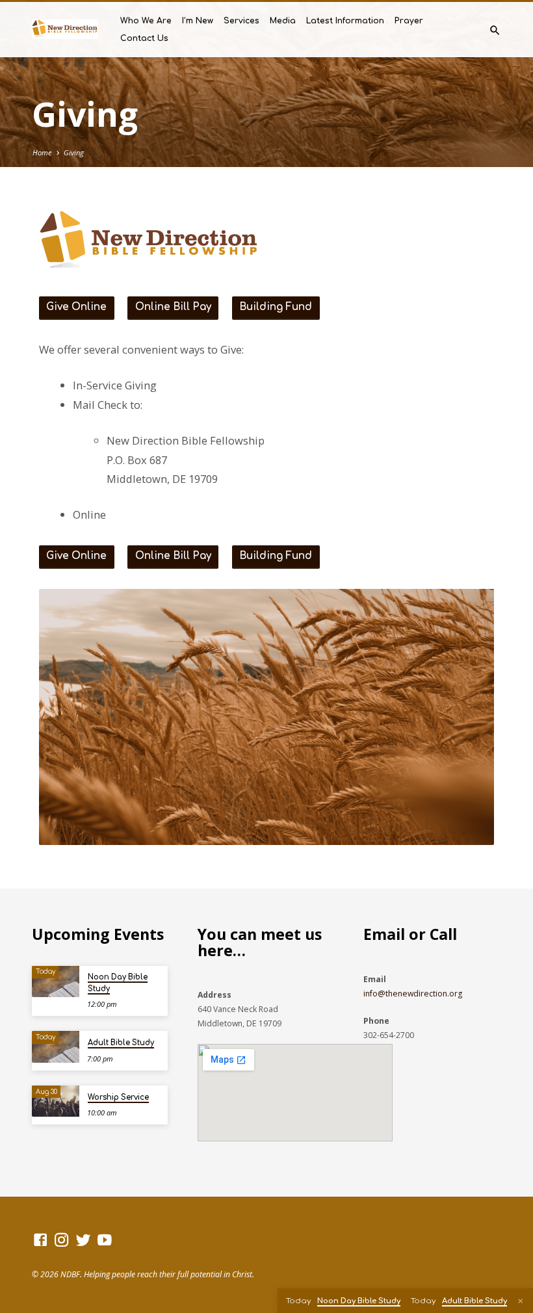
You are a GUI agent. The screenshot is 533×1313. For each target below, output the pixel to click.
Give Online (76, 307)
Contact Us (144, 38)
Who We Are (146, 20)
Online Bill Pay (173, 307)
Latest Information (345, 20)
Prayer (409, 20)
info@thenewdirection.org (412, 993)
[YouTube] (104, 1239)
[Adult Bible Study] (55, 1047)
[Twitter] (83, 1239)
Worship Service (118, 1097)
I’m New (197, 20)
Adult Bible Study (121, 1043)
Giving (74, 152)
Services (241, 20)
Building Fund (275, 307)
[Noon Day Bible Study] (55, 982)
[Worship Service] (55, 1101)
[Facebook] (40, 1239)
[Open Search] (495, 30)
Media (283, 20)
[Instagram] (61, 1239)
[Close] (521, 1301)
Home (42, 152)
